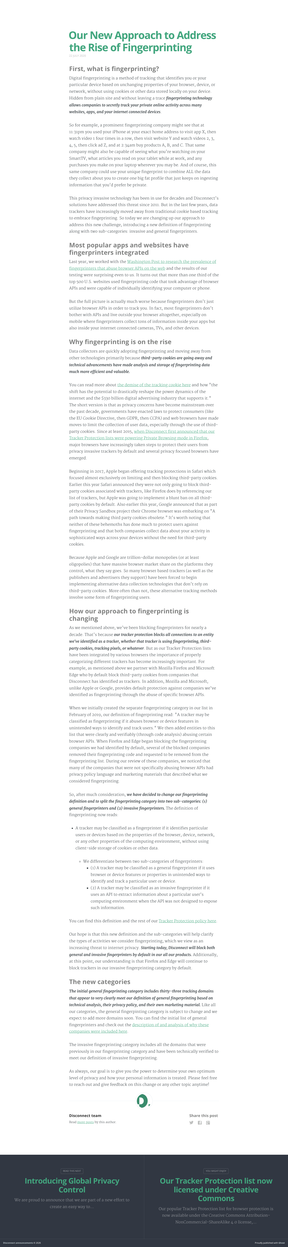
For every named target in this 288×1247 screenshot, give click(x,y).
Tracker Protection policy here (187, 921)
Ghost (282, 1242)
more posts (85, 1122)
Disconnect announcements (18, 1242)
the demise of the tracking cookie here (154, 385)
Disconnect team (85, 1115)
